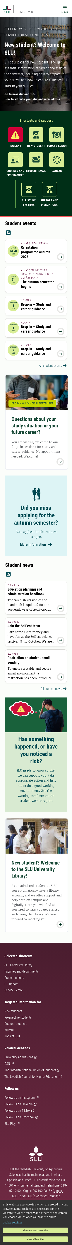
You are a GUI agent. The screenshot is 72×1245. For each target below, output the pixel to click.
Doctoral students (15, 1024)
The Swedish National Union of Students (30, 1070)
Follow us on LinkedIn (18, 1104)
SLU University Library (18, 965)
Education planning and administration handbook (26, 591)
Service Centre (13, 990)
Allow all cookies (35, 1239)
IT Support (11, 984)
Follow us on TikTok (17, 1110)
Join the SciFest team (24, 626)
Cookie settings (12, 1222)
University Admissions (18, 1057)
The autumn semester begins (37, 284)
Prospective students (18, 1017)
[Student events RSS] (36, 233)
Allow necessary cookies (35, 1230)
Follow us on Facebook (19, 1117)
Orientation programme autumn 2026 (35, 252)
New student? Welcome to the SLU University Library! (35, 869)
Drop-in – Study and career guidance (36, 306)
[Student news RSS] (36, 574)
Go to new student (16, 94)
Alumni (9, 1030)
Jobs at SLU (12, 1036)
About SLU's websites (33, 1196)
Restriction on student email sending (29, 660)
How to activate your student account (29, 99)
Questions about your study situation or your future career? (34, 425)
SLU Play (10, 1123)
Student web (24, 12)
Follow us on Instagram (19, 1097)
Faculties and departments (21, 971)
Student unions (14, 978)
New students (13, 1011)
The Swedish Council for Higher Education (31, 1077)
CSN (7, 1064)
